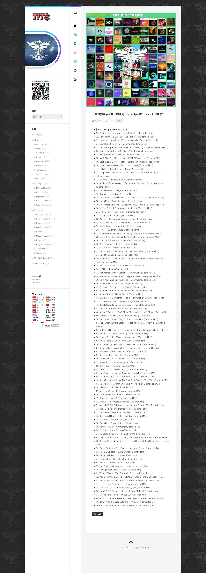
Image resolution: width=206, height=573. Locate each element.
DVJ (36, 135)
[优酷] (75, 61)
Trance (39, 170)
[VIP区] (75, 70)
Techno (39, 253)
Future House (41, 227)
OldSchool (40, 192)
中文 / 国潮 (40, 178)
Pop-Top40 (40, 196)
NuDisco (39, 240)
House (37, 210)
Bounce (39, 149)
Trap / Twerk (41, 205)
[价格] (75, 44)
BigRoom (39, 144)
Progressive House (43, 244)
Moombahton (41, 188)
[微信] (75, 35)
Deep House (41, 223)
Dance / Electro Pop (44, 219)
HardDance (41, 161)
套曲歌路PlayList (41, 258)
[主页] (75, 26)
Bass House (41, 214)
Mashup (39, 166)
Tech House (40, 249)
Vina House (42, 153)
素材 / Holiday (40, 263)
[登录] (75, 79)
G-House (39, 232)
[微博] (75, 53)
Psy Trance (42, 174)
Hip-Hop (37, 184)
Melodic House (42, 236)
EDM (36, 140)
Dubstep (39, 157)
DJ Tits (110, 121)
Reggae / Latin (42, 201)
